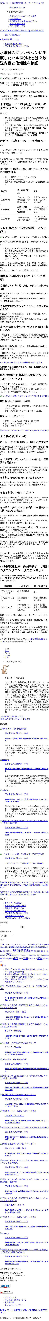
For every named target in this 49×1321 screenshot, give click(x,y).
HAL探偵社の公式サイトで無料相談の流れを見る (21, 362)
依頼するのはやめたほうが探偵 (23, 16)
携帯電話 (33, 951)
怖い (11, 951)
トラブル (24, 944)
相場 (11, 959)
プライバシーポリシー (14, 1305)
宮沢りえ (33, 947)
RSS (4, 965)
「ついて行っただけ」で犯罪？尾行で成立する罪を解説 (24, 863)
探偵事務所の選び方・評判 (12, 716)
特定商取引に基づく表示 (15, 1300)
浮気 (9, 954)
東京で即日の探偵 (17, 24)
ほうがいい (13, 944)
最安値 (43, 951)
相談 (15, 958)
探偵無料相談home (12, 35)
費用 (39, 958)
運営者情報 (9, 1302)
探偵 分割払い (15, 19)
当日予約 (7, 951)
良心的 (21, 958)
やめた (19, 944)
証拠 (25, 958)
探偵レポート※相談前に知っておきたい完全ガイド (22, 3)
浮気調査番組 (45, 955)
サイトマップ (10, 1297)
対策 (37, 947)
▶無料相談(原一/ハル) (9, 39)
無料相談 (2, 958)
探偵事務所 (21, 950)
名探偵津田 (17, 947)
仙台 (41, 945)
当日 (2, 951)
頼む (1, 961)
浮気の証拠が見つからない (20, 955)
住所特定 (46, 944)
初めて (6, 947)
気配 (4, 955)
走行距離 (45, 958)
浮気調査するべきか (34, 955)
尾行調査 (42, 947)
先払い (2, 947)
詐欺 (29, 958)
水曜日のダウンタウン (10, 719)
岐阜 (46, 947)
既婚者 (38, 951)
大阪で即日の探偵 (17, 26)
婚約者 (28, 947)
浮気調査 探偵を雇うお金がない (23, 21)
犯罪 (7, 958)
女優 (22, 947)
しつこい (7, 944)
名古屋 (11, 947)
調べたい (34, 958)
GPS (2, 944)
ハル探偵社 (25, 719)
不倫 (37, 945)
